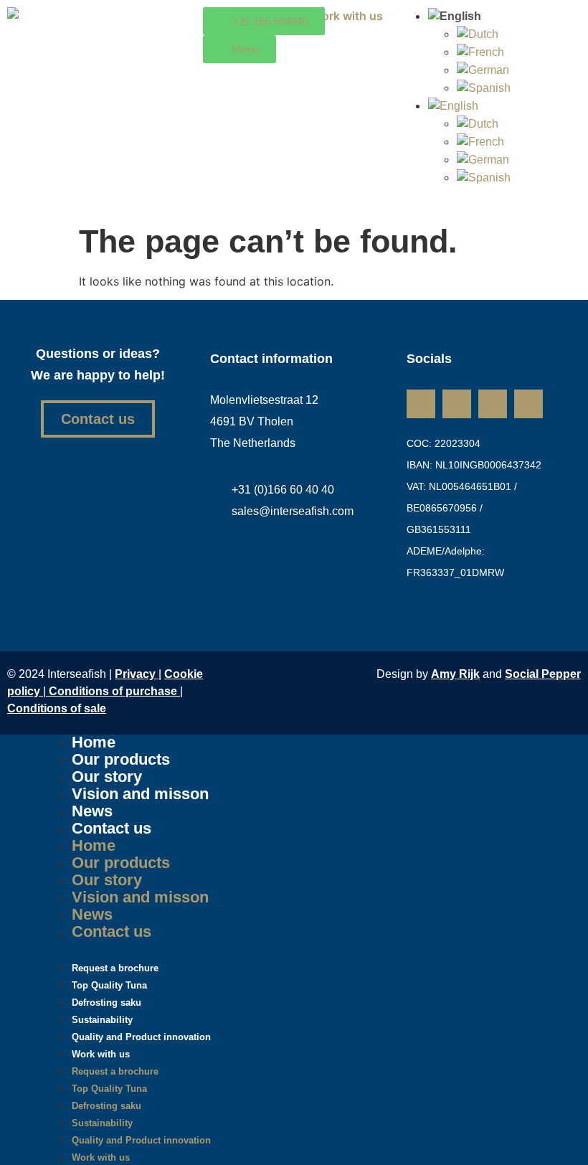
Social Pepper (543, 674)
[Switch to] (459, 16)
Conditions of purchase (114, 691)
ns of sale (56, 708)
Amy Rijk (455, 674)
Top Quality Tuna (109, 1088)
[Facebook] (492, 404)
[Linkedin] (421, 404)
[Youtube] (528, 404)
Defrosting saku (106, 1105)
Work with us (101, 1054)
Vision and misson (140, 794)
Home (93, 845)
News (92, 914)
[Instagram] (456, 404)
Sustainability (102, 1123)
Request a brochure (115, 1071)
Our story (107, 880)
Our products (121, 863)
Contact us (111, 828)
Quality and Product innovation (141, 1037)
